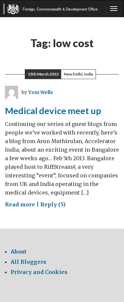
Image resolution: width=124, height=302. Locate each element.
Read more (20, 204)
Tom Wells (40, 92)
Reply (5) (52, 204)
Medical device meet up (53, 110)
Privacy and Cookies (39, 272)
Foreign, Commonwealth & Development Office (60, 9)
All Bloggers (28, 261)
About (18, 251)
